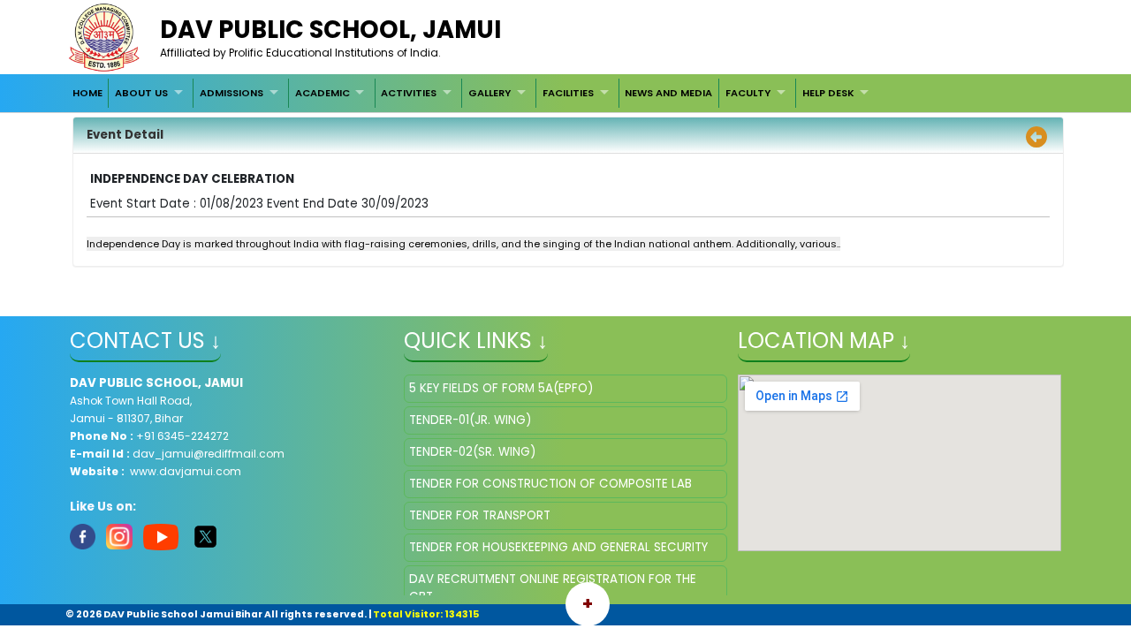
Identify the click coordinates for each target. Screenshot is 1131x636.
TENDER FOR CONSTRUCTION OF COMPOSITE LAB (550, 483)
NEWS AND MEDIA (668, 93)
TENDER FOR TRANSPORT (479, 515)
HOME (87, 93)
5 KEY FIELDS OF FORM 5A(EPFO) (501, 388)
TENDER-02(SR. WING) (472, 451)
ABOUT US (141, 93)
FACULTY (747, 93)
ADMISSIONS (231, 93)
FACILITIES (568, 93)
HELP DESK (828, 93)
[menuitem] (87, 93)
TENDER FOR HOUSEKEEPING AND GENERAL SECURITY (558, 547)
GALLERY (489, 93)
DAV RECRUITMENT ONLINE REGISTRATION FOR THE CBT (552, 588)
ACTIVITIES (408, 93)
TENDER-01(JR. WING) (470, 420)
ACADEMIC (322, 93)
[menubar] (472, 93)
